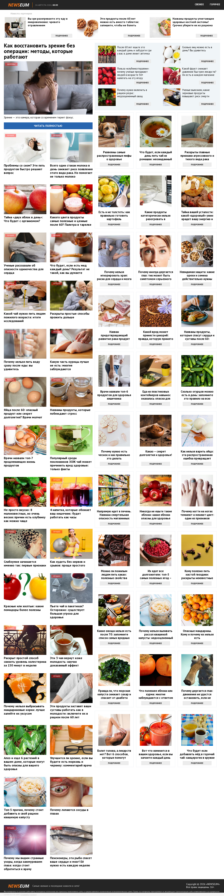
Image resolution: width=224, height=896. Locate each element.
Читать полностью (48, 125)
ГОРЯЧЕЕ (215, 4)
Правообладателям (28, 894)
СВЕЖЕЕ (199, 4)
